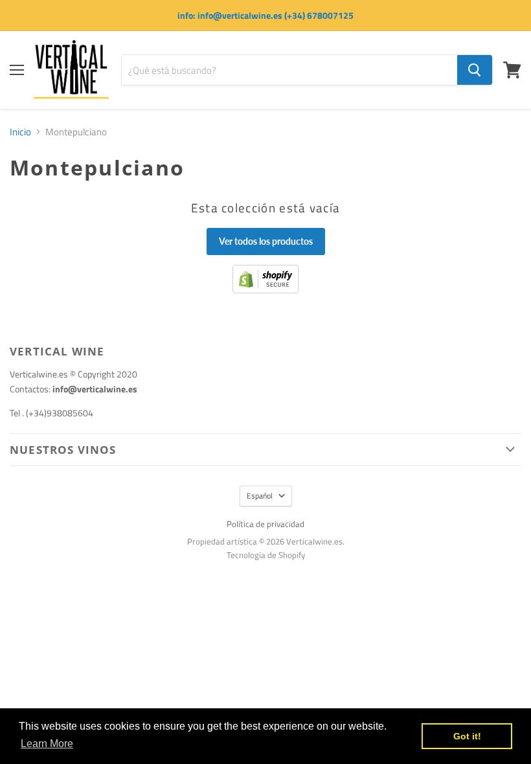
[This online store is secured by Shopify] (265, 289)
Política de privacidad (265, 523)
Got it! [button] (467, 736)
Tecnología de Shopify (266, 554)
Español (260, 495)
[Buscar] (474, 70)
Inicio (20, 131)
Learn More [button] (47, 743)
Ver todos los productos (266, 241)
